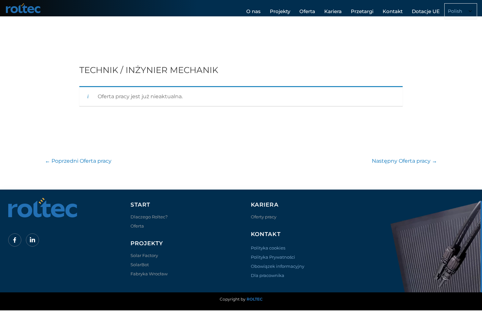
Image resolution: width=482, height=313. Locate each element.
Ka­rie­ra (333, 11)
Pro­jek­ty (280, 11)
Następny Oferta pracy (404, 161)
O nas (253, 11)
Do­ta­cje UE (426, 11)
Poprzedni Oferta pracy (78, 161)
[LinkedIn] (32, 240)
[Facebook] (14, 240)
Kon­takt (393, 11)
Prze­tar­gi (362, 11)
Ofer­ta (307, 11)
